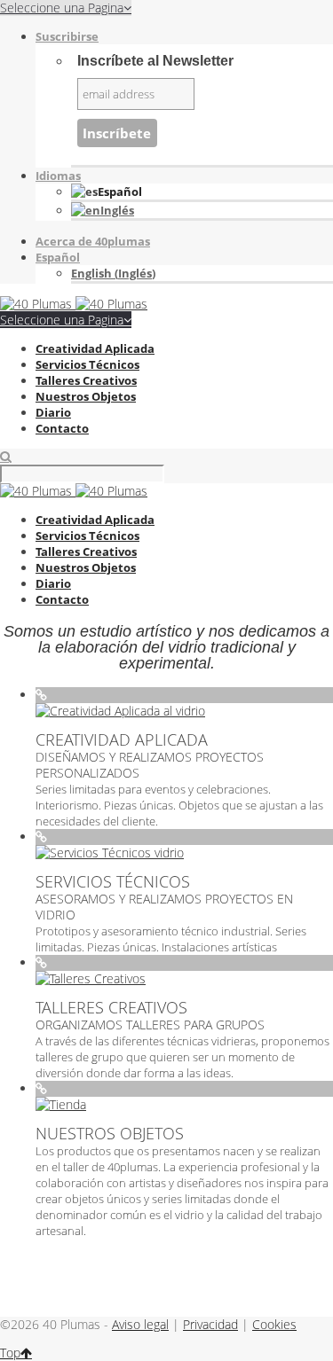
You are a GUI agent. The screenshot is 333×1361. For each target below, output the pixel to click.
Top (10, 1352)
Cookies (274, 1324)
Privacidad (210, 1324)
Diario (53, 412)
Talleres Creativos (86, 380)
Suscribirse (67, 36)
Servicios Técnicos (87, 364)
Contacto (62, 428)
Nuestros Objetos (86, 396)
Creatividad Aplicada (95, 348)
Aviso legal (140, 1324)
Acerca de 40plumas (93, 241)
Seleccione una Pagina (61, 319)
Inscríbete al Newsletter (155, 60)
